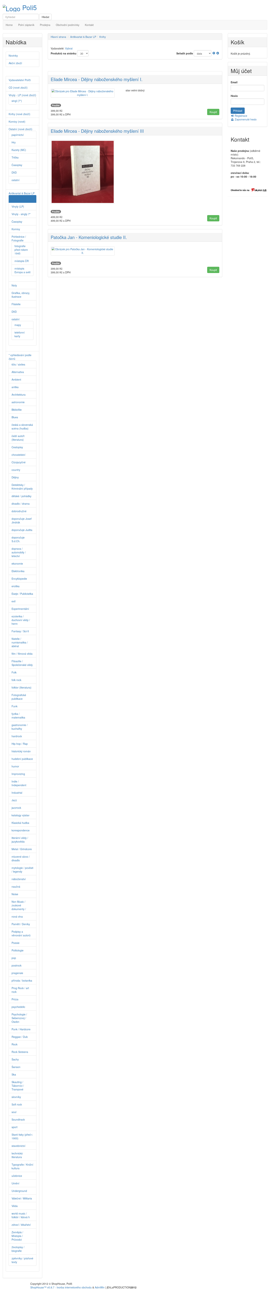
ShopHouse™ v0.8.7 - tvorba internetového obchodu (61, 1287)
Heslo (234, 96)
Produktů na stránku (63, 53)
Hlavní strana (58, 37)
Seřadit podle (184, 53)
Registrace (240, 115)
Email (234, 82)
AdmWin (100, 1287)
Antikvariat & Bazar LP (83, 37)
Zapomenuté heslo (245, 119)
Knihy (102, 37)
